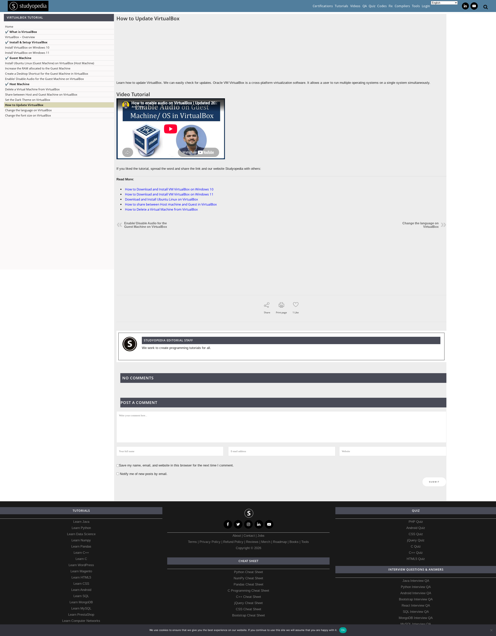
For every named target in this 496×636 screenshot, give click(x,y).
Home (9, 26)
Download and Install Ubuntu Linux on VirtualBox (161, 199)
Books (294, 542)
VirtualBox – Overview (20, 37)
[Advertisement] (57, 159)
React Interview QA (416, 605)
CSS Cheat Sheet (248, 609)
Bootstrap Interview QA (416, 599)
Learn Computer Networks (81, 621)
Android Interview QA (415, 593)
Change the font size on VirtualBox (28, 115)
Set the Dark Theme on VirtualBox (27, 100)
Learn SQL (81, 596)
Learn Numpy (81, 540)
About (237, 535)
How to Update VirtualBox (24, 105)
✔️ (21, 32)
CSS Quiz (416, 534)
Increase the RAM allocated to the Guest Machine (37, 68)
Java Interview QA (415, 581)
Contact (249, 535)
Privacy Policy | (210, 542)
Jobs (260, 535)
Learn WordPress (81, 565)
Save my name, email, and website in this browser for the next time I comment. (176, 465)
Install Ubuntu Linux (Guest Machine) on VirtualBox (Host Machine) (49, 63)
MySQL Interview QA (415, 624)
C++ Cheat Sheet (248, 597)
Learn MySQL (81, 608)
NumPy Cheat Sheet (248, 578)
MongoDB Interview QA (416, 618)
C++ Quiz (416, 553)
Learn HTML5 (81, 577)
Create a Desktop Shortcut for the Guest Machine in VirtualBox (46, 73)
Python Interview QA (416, 587)
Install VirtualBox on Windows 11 (27, 53)
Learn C (81, 559)
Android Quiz (415, 528)
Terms (193, 542)
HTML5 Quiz (416, 559)
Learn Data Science (81, 534)
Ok (343, 630)
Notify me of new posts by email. (143, 474)
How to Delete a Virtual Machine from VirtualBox (161, 209)
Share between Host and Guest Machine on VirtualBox (41, 94)
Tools (305, 542)
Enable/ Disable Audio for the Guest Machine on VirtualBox (44, 79)
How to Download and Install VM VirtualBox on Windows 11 (169, 194)
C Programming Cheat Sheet (248, 590)
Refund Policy (232, 542)
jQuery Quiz (416, 540)
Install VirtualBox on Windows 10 (27, 47)
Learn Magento (81, 571)
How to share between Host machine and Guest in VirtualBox (171, 204)
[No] (491, 630)
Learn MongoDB (81, 602)
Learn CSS (81, 583)
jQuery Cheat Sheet (248, 603)
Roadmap (280, 542)
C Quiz (416, 546)
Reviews (252, 542)
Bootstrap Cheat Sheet (248, 615)
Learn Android (81, 590)
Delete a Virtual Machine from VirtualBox (32, 89)
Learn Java (81, 522)
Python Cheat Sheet (248, 572)
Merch (265, 542)
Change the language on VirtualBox (28, 110)
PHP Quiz (416, 522)
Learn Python (81, 528)
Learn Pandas (81, 546)
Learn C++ (81, 553)
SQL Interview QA (416, 612)
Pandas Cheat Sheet (248, 584)
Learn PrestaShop (81, 614)
